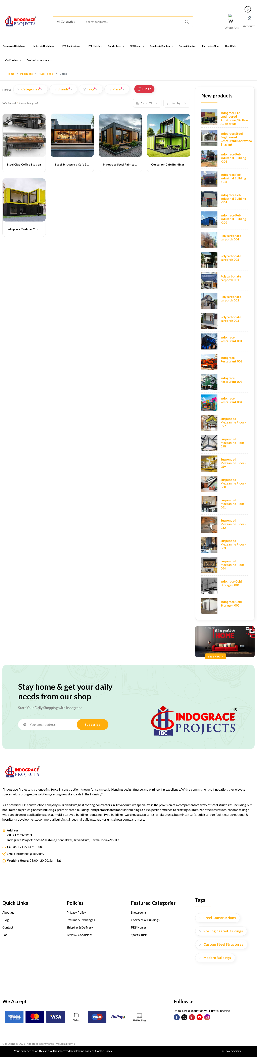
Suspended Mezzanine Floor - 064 (233, 564)
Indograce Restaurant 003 (231, 379)
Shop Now (214, 656)
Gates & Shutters (188, 46)
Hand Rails (230, 46)
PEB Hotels (94, 46)
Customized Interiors (38, 60)
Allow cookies (231, 1051)
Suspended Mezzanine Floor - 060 (233, 483)
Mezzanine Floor (211, 46)
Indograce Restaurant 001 (231, 339)
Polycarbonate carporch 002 (230, 298)
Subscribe (93, 724)
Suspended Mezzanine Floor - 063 (233, 544)
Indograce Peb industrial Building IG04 (233, 178)
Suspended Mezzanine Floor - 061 (233, 503)
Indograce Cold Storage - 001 (231, 583)
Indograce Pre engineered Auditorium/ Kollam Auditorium (234, 118)
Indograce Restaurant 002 (231, 359)
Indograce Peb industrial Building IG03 (233, 157)
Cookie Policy (103, 1051)
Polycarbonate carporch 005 (230, 257)
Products (26, 73)
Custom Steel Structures (223, 944)
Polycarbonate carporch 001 (230, 278)
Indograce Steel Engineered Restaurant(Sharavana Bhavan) (236, 139)
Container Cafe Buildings (168, 164)
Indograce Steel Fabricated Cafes (125, 164)
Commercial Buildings (13, 46)
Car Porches (12, 60)
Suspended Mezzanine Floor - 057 (233, 422)
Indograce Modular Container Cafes (31, 229)
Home (10, 73)
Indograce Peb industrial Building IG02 (233, 218)
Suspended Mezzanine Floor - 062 (233, 524)
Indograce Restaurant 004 (231, 400)
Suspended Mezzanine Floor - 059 (233, 463)
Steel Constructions (219, 918)
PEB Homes (136, 46)
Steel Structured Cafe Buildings (76, 164)
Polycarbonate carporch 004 (230, 237)
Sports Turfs (115, 46)
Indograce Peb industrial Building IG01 (233, 198)
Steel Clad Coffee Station (24, 164)
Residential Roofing (160, 46)
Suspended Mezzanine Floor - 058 (233, 442)
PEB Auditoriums (71, 46)
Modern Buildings (217, 958)
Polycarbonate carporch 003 (230, 318)
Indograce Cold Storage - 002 (231, 603)
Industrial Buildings (44, 46)
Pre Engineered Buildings (223, 931)
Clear (146, 89)
